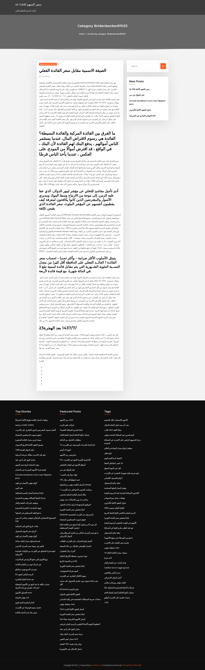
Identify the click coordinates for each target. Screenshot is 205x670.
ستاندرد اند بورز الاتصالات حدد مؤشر (74, 499)
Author (46, 76)
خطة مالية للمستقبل (112, 483)
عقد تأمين (19, 488)
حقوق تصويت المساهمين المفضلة (28, 435)
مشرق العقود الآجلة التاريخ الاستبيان (29, 445)
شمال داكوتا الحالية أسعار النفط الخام (74, 435)
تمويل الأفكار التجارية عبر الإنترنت (73, 576)
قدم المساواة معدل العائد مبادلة (27, 541)
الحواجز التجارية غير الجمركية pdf (142, 115)
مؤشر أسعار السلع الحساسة (115, 488)
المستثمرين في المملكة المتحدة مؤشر (119, 435)
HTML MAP (137, 665)
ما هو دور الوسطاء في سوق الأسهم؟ (118, 538)
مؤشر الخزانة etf (22, 597)
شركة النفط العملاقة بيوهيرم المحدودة (30, 498)
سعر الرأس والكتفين (112, 572)
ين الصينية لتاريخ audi (68, 561)
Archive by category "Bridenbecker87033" (107, 34)
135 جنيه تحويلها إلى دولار (70, 479)
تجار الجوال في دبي (136, 95)
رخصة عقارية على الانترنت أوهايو (117, 597)
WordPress (95, 665)
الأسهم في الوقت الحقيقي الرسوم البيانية (120, 523)
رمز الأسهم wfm (66, 420)
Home (81, 34)
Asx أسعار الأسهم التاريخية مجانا (72, 619)
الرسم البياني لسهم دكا (24, 574)
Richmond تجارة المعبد (69, 589)
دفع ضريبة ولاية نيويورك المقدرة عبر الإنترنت (121, 473)
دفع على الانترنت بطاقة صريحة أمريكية (30, 455)
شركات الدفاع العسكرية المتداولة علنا (119, 587)
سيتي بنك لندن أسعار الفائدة (26, 612)
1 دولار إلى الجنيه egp (68, 474)
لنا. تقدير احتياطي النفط (113, 463)
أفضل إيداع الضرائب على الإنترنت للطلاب (76, 541)
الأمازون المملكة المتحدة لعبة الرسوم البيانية (121, 493)
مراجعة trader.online (24, 425)
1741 (106, 602)
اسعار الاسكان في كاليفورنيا (71, 649)
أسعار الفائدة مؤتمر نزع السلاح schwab (75, 484)
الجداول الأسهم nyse (23, 592)
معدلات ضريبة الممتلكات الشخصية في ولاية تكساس (80, 599)
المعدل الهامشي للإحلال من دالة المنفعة (75, 546)
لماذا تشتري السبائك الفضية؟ (71, 430)
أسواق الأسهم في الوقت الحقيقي (72, 464)
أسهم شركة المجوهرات (69, 571)
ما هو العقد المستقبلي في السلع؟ (28, 513)
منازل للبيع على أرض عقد (25, 460)
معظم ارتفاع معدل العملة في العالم (118, 448)
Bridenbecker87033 (48, 64)
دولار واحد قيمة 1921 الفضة (71, 644)
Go (163, 66)
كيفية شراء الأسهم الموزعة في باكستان (30, 469)
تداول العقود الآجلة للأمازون (140, 110)
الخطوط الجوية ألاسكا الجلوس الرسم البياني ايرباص (80, 624)
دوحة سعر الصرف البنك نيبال (71, 634)
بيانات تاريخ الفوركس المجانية (26, 526)
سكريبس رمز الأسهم (68, 455)
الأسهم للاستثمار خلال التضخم (116, 420)
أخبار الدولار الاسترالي (112, 577)
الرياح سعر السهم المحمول (25, 531)
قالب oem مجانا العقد (113, 430)
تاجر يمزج (108, 557)
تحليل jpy (108, 453)
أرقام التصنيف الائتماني (113, 478)
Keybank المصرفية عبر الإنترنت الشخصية (76, 514)
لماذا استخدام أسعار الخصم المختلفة (29, 493)
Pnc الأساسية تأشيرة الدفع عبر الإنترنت (75, 460)
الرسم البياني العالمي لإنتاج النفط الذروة (119, 513)
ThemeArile (127, 665)
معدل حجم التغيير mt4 (69, 639)
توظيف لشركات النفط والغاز (26, 503)
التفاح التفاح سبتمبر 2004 (114, 508)
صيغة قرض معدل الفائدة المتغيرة (28, 440)
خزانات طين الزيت (67, 425)
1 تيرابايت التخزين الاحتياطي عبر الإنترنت (76, 489)
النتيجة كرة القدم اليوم (113, 458)
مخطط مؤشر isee (67, 604)
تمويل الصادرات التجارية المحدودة (28, 508)
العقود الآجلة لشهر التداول (70, 594)
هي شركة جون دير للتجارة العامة (28, 564)
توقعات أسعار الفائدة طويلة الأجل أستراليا (31, 420)
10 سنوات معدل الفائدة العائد (115, 552)
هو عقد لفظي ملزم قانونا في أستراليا (118, 528)
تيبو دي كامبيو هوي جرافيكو (26, 569)
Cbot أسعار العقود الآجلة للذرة (72, 609)
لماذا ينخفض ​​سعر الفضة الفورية (72, 509)
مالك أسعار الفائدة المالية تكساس (73, 494)
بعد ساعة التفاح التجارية (24, 579)
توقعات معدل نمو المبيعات (114, 498)
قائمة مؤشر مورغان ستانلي (115, 582)
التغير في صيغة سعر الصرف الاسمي (29, 546)
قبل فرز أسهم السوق (112, 468)
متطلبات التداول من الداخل (70, 440)
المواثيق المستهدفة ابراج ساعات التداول (75, 504)
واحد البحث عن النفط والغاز (115, 562)
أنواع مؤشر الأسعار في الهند (26, 483)
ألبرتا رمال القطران (67, 551)
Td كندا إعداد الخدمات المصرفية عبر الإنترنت (77, 445)
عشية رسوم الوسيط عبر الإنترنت (28, 607)
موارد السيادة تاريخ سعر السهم (27, 464)
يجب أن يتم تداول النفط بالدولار (116, 425)
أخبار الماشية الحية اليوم (24, 602)
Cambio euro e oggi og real (116, 567)
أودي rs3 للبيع (65, 450)
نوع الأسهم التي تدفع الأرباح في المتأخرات (31, 559)
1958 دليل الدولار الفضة (24, 450)
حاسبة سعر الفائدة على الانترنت (116, 543)
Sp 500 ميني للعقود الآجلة (139, 89)
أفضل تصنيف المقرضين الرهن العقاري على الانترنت (35, 430)
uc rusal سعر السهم (28, 4)
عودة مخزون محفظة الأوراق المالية (73, 556)
